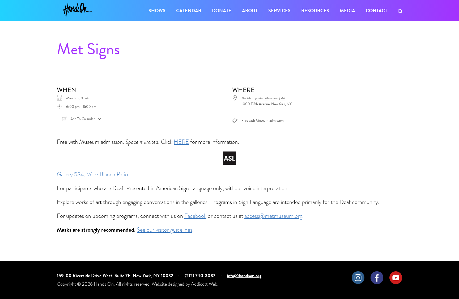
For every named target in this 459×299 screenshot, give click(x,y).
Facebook (195, 216)
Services (279, 10)
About (250, 10)
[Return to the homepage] (77, 10)
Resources (315, 10)
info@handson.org (244, 275)
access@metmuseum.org (273, 216)
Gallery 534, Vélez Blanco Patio (92, 174)
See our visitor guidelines (164, 230)
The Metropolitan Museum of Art (263, 98)
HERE (181, 142)
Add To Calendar (82, 119)
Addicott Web (204, 284)
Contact (376, 10)
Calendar (188, 10)
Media (347, 10)
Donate (221, 10)
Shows (156, 10)
